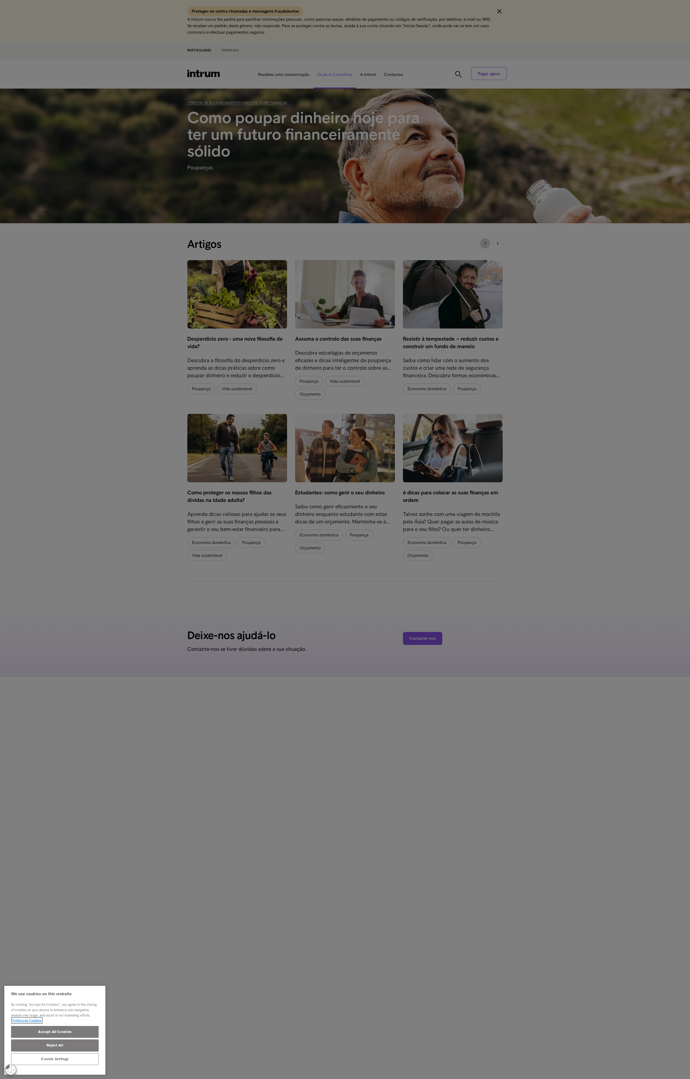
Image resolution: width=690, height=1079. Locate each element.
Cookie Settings (55, 1059)
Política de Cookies (27, 1020)
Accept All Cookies (55, 1032)
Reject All (55, 1045)
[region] (54, 1030)
